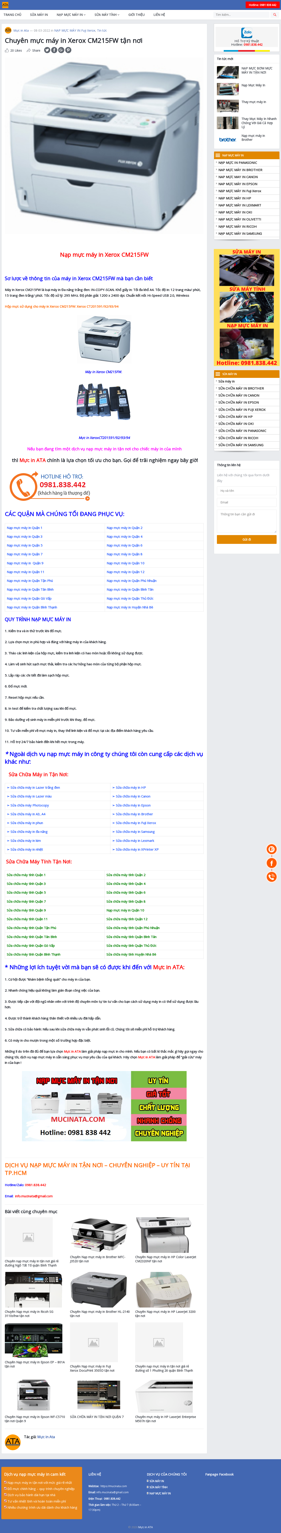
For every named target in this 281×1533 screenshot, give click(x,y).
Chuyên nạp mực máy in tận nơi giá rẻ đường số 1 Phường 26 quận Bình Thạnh (164, 1368)
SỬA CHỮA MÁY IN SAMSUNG (240, 445)
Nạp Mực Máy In (253, 85)
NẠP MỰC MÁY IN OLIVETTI (239, 219)
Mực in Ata (21, 30)
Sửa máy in (226, 381)
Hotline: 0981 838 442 (262, 5)
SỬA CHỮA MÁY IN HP (235, 416)
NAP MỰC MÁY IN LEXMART (239, 205)
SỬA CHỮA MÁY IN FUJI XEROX (242, 409)
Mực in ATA (145, 1527)
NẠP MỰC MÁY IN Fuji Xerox (74, 30)
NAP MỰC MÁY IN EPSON (237, 184)
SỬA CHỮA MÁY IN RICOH (238, 438)
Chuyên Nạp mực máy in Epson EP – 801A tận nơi (35, 1364)
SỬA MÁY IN (39, 15)
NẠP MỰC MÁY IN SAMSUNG (240, 233)
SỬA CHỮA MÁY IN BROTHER (241, 388)
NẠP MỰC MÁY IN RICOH (237, 226)
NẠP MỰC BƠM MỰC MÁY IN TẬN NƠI (256, 70)
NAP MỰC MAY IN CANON (238, 177)
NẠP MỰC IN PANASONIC (237, 162)
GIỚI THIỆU (136, 15)
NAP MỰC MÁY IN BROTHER (240, 170)
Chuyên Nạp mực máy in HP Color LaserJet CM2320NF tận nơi (165, 1259)
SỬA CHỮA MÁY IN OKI (236, 423)
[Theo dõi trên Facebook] (272, 863)
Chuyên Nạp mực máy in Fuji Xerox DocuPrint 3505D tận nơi (92, 1368)
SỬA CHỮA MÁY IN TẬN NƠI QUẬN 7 (97, 1417)
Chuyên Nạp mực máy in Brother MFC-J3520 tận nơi (97, 1259)
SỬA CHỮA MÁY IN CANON (238, 395)
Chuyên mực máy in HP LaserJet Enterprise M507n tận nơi (165, 1419)
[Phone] (272, 877)
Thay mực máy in (253, 102)
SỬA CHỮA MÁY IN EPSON (238, 402)
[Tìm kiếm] (274, 15)
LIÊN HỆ (159, 15)
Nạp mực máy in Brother (253, 137)
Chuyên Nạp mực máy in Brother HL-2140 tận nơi (100, 1313)
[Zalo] (272, 849)
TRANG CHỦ (12, 15)
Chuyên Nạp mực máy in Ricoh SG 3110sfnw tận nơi (29, 1313)
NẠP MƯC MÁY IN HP (234, 198)
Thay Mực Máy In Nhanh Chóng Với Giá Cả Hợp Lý (259, 123)
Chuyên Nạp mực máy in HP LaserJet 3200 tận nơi (165, 1313)
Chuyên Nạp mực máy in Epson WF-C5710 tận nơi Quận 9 (35, 1419)
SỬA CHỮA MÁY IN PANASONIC (242, 430)
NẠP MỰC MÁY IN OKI (235, 212)
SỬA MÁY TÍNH (106, 15)
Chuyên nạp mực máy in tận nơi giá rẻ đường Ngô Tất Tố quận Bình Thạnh (32, 1263)
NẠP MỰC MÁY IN (70, 15)
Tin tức (102, 30)
